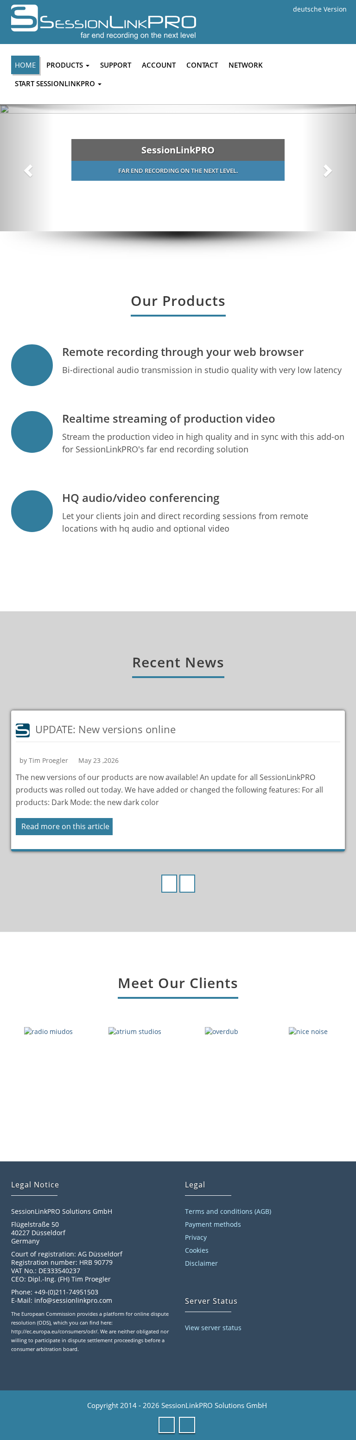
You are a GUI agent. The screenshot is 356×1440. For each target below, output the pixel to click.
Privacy (196, 1237)
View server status (213, 1327)
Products (65, 65)
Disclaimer (201, 1263)
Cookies (197, 1250)
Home (25, 65)
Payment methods (213, 1224)
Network (246, 65)
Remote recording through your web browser (183, 351)
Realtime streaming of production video (168, 418)
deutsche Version (320, 9)
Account (159, 65)
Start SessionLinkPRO (56, 83)
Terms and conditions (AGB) (228, 1211)
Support (115, 65)
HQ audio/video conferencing (140, 497)
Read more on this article (65, 826)
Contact (202, 65)
